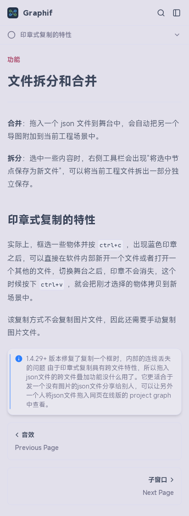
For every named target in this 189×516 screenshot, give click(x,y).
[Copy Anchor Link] (102, 219)
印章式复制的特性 (51, 219)
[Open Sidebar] (176, 13)
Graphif (38, 13)
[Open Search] (161, 13)
